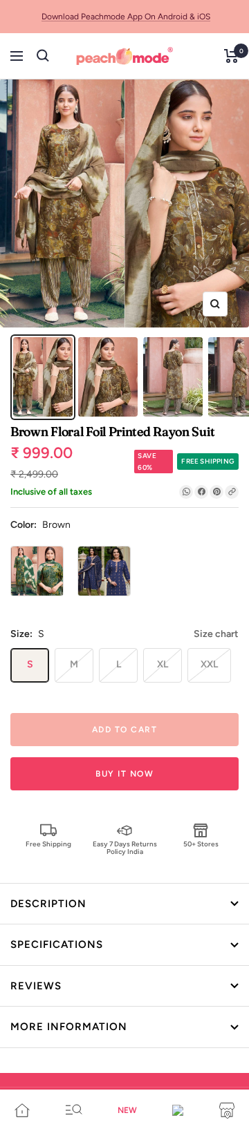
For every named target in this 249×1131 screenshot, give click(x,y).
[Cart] (231, 56)
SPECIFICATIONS (56, 944)
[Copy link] (232, 492)
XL (162, 664)
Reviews (36, 986)
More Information (68, 1026)
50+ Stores (201, 843)
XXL (209, 664)
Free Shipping (48, 843)
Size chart (216, 634)
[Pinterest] (216, 492)
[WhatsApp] (186, 492)
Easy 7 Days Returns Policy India (125, 847)
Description (48, 903)
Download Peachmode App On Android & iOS (126, 16)
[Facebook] (201, 492)
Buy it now (124, 774)
